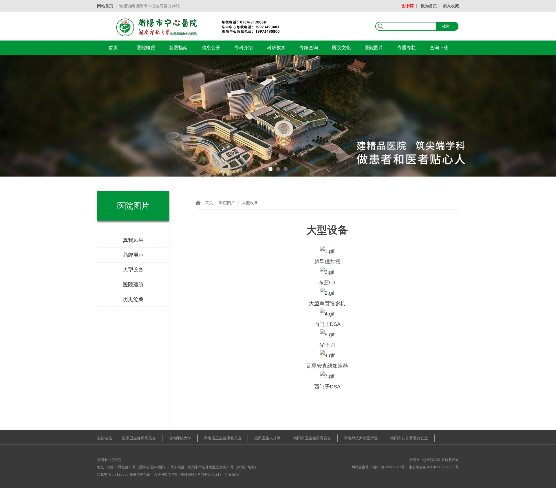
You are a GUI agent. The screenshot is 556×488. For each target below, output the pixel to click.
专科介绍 (243, 47)
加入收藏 (451, 5)
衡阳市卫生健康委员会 (312, 438)
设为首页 (429, 5)
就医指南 (178, 47)
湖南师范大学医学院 (361, 438)
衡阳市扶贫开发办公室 (409, 438)
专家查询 (308, 47)
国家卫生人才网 (267, 438)
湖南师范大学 (180, 438)
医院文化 (341, 47)
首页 (113, 47)
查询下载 (439, 47)
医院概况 (146, 47)
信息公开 (211, 47)
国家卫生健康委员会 (139, 438)
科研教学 (276, 47)
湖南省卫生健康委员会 (223, 438)
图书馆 (408, 5)
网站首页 (105, 5)
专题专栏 (406, 47)
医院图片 (374, 47)
